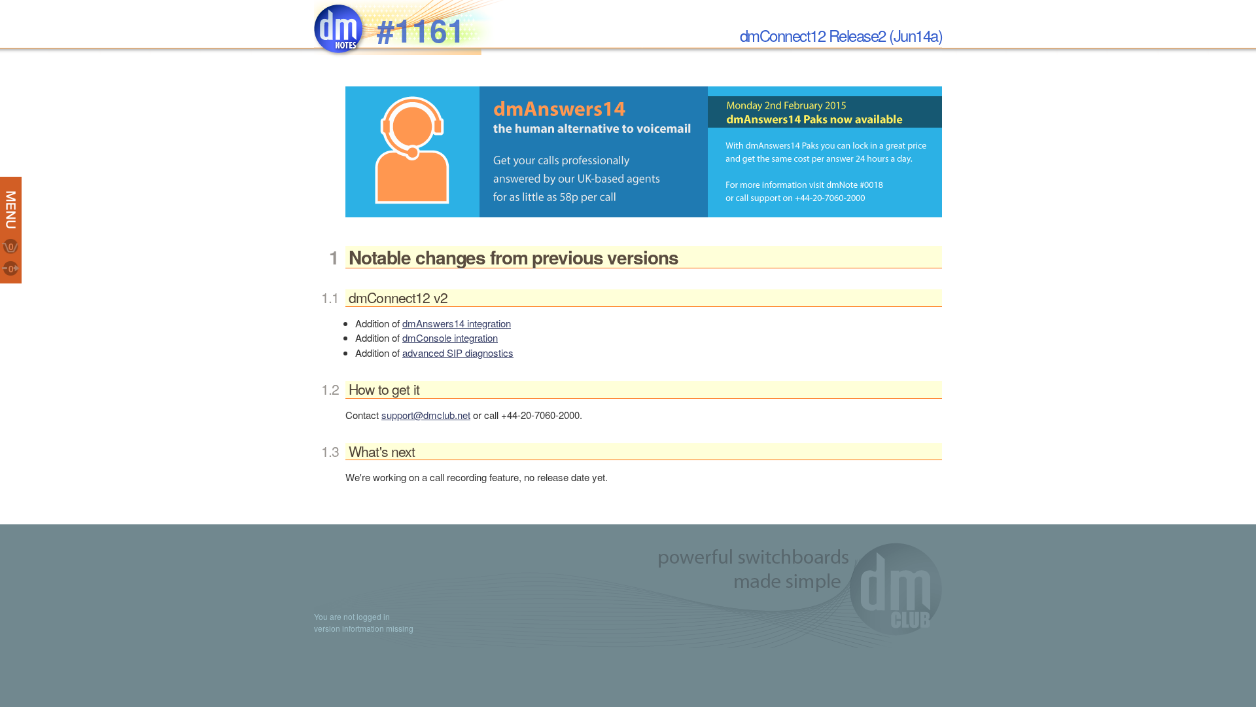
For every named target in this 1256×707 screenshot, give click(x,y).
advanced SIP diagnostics (458, 352)
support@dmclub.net (425, 415)
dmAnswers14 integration (456, 323)
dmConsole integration (450, 337)
